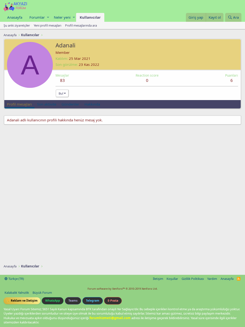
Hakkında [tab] (92, 104)
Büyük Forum (42, 292)
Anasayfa (14, 17)
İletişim (158, 278)
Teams (73, 301)
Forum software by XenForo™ (123, 288)
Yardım (212, 278)
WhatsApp (52, 301)
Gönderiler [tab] (70, 104)
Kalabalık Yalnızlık (17, 292)
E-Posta (113, 301)
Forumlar (37, 17)
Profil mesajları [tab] (19, 104)
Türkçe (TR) (16, 278)
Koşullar (172, 278)
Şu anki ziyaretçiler (17, 25)
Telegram (92, 301)
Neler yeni (62, 17)
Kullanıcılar (90, 17)
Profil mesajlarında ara (81, 25)
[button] (48, 17)
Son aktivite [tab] (46, 104)
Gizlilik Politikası (193, 278)
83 (62, 80)
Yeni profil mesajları (47, 25)
